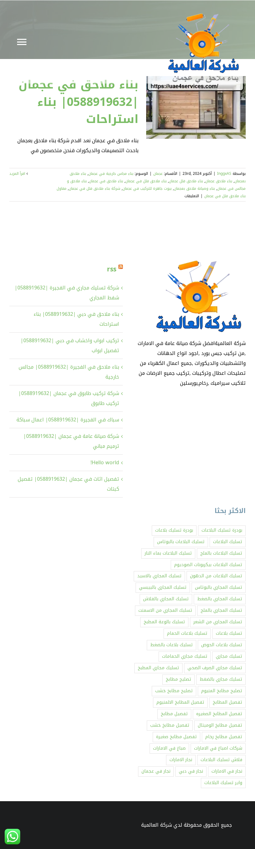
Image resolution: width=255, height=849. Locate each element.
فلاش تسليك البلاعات (221, 760)
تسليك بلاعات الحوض (221, 645)
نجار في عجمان (155, 771)
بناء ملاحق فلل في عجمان (146, 181)
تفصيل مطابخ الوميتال (220, 725)
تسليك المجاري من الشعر (217, 622)
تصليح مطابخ (178, 679)
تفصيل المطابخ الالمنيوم (180, 702)
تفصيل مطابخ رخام (223, 737)
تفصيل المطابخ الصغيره (219, 714)
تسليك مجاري (229, 656)
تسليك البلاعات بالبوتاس (181, 542)
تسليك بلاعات (229, 633)
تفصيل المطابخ (227, 702)
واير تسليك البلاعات (223, 783)
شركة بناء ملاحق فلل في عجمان (94, 188)
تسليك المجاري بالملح (221, 610)
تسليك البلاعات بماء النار (168, 553)
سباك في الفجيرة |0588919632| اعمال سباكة (67, 419)
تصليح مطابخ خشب (174, 691)
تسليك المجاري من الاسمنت (165, 610)
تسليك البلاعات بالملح (221, 553)
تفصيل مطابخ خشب (169, 725)
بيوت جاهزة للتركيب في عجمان (147, 188)
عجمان (158, 173)
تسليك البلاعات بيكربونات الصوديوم (208, 565)
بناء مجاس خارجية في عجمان (110, 173)
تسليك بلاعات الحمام (187, 633)
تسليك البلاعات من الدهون (216, 576)
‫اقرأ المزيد (17, 173)
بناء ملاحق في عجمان (106, 181)
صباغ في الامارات (169, 748)
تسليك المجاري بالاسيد (159, 576)
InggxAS (224, 173)
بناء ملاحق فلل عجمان (186, 181)
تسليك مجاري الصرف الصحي (215, 668)
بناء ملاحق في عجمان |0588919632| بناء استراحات (78, 102)
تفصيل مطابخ (174, 714)
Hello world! (104, 462)
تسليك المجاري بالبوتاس (218, 587)
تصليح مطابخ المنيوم (221, 691)
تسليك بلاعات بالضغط (171, 645)
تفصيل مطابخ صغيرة (176, 737)
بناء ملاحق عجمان (218, 181)
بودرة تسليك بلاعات (174, 530)
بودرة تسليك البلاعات (222, 530)
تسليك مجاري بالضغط (221, 679)
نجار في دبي (191, 771)
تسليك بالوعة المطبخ (164, 622)
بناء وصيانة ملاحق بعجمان (194, 188)
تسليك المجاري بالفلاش (166, 599)
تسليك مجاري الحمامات (184, 656)
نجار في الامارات (226, 771)
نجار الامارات (180, 760)
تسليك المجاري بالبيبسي (163, 587)
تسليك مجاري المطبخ (158, 668)
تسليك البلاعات (227, 542)
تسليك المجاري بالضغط (219, 599)
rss (111, 269)
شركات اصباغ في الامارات (218, 748)
